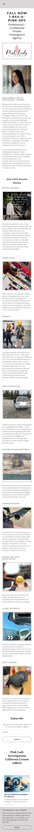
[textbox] (17, 731)
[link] (17, 16)
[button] (4, 4)
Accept (17, 827)
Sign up (17, 739)
